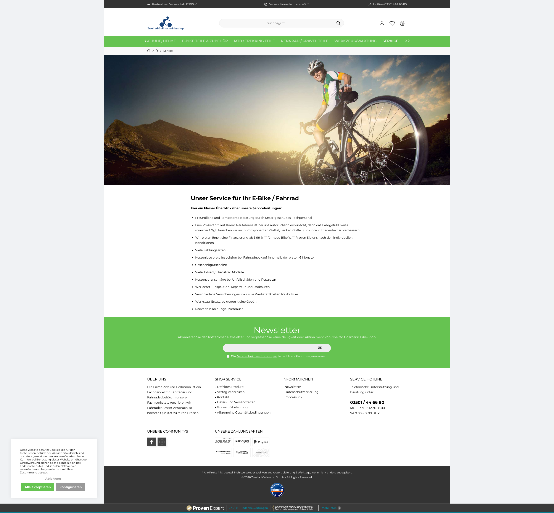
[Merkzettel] (392, 23)
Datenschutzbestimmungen (257, 356)
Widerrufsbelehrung (232, 407)
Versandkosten (271, 472)
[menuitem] (402, 23)
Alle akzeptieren (38, 487)
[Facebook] (151, 442)
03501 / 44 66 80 (367, 402)
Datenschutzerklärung (302, 392)
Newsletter (293, 387)
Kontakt (223, 397)
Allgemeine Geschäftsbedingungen (244, 412)
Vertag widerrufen (231, 392)
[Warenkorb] (402, 23)
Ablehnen (53, 479)
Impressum (293, 397)
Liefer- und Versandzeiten (236, 402)
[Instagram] (162, 442)
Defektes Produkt (230, 387)
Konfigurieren (71, 487)
